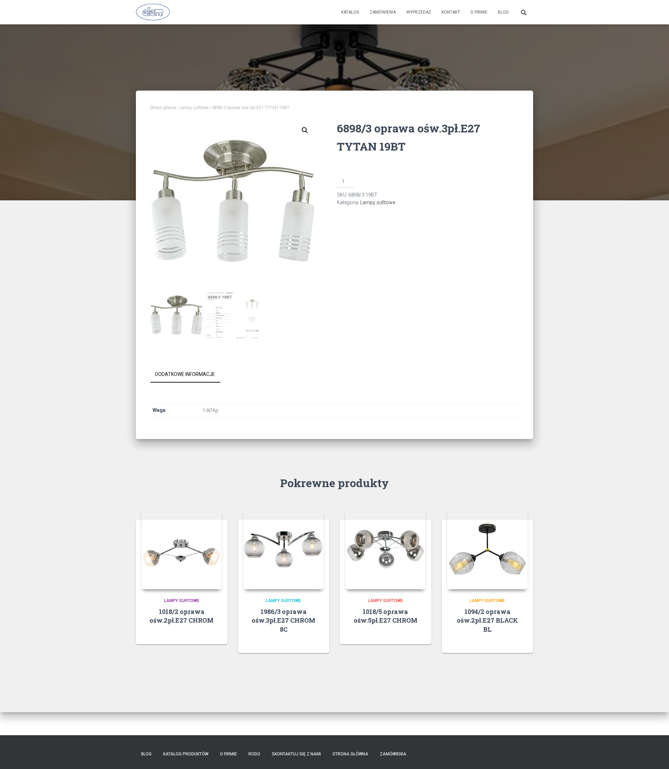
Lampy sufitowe (194, 107)
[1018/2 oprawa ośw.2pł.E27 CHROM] (181, 549)
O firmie (478, 12)
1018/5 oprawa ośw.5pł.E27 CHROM (385, 615)
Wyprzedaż (418, 12)
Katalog (350, 12)
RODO (254, 754)
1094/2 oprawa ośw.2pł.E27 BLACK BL (487, 620)
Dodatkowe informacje (185, 374)
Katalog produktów (185, 754)
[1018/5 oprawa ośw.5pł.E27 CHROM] (385, 549)
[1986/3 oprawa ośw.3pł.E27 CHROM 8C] (284, 549)
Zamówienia (383, 12)
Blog (503, 12)
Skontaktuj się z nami (296, 754)
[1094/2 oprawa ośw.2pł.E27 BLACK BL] (487, 549)
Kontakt (450, 12)
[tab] (190, 375)
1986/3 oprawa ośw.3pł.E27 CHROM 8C (283, 620)
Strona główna (163, 107)
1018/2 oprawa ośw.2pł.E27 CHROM (181, 615)
